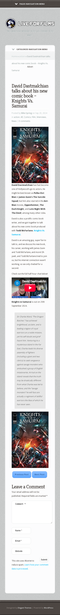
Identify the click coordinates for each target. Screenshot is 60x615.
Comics (27, 117)
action (22, 56)
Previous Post (22, 474)
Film (34, 117)
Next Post (39, 474)
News (14, 121)
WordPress (48, 608)
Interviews (41, 117)
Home (14, 56)
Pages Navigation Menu (32, 4)
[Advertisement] (36, 73)
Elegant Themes (25, 608)
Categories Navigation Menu (32, 49)
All (22, 117)
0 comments (24, 121)
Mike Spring (26, 113)
